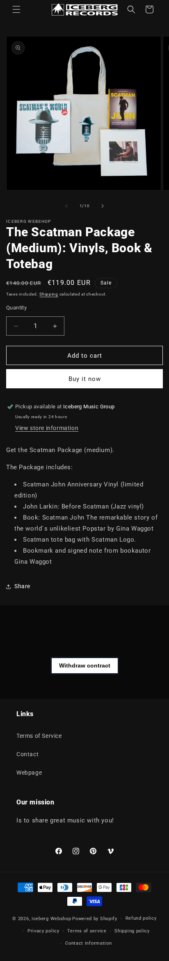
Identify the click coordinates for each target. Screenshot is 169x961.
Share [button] (22, 586)
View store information (46, 428)
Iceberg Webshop (51, 918)
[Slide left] (66, 206)
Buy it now (85, 379)
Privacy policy (43, 931)
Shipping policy (132, 931)
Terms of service (86, 931)
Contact (27, 754)
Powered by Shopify (94, 918)
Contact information (88, 943)
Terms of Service (39, 736)
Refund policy (141, 918)
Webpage (29, 772)
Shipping (48, 294)
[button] (16, 9)
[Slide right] (103, 206)
